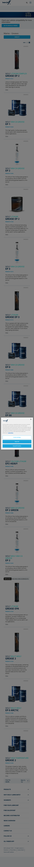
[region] (17, 433)
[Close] (31, 419)
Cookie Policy (10, 433)
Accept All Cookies (17, 446)
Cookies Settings (17, 437)
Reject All (17, 441)
